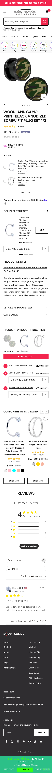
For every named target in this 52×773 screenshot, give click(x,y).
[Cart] (47, 12)
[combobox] (33, 576)
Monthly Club (35, 652)
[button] (42, 411)
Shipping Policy (36, 678)
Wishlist (32, 647)
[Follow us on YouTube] (29, 742)
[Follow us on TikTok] (35, 742)
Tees (44, 37)
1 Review (20, 126)
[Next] (47, 105)
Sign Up (41, 732)
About (6, 652)
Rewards (33, 662)
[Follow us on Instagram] (18, 742)
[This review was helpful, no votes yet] (38, 621)
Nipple (14, 37)
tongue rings (8, 30)
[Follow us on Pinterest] (24, 742)
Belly (25, 37)
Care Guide (34, 673)
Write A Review (29, 546)
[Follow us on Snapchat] (41, 742)
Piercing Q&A (9, 668)
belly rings (33, 28)
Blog (5, 662)
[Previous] (4, 105)
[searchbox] (23, 560)
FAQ (5, 657)
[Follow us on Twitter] (12, 742)
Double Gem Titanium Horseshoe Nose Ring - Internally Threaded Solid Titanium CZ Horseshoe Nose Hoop (14, 448)
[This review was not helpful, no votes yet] (43, 621)
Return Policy (35, 683)
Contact (7, 647)
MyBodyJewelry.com (26, 752)
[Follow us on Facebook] (6, 742)
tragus (18, 30)
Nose (4, 37)
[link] (5, 470)
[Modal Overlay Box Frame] (26, 764)
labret (40, 28)
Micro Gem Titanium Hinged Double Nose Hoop (38, 444)
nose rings (23, 28)
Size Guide (34, 668)
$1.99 (35, 37)
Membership (34, 657)
